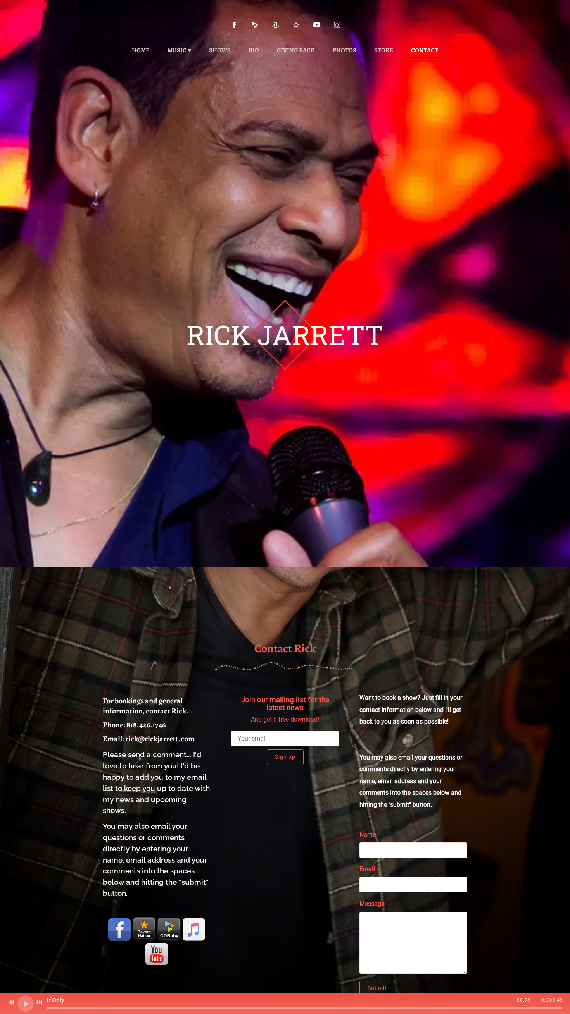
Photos (344, 50)
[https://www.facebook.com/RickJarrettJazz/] (119, 929)
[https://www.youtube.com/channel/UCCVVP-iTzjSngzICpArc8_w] (316, 25)
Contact (424, 50)
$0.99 (524, 1000)
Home (141, 50)
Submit (377, 988)
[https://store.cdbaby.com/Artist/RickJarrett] (169, 929)
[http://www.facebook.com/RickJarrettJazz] (234, 25)
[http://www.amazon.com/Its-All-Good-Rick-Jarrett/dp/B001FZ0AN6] (275, 25)
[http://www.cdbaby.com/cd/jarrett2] (255, 25)
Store (383, 50)
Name (367, 834)
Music (177, 50)
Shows (220, 50)
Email (367, 869)
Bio (254, 50)
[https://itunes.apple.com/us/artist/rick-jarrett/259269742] (193, 929)
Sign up (285, 757)
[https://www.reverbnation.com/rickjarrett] (296, 25)
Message (371, 903)
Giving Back (296, 50)
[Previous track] (11, 1002)
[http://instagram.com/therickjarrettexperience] (337, 25)
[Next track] (39, 1002)
